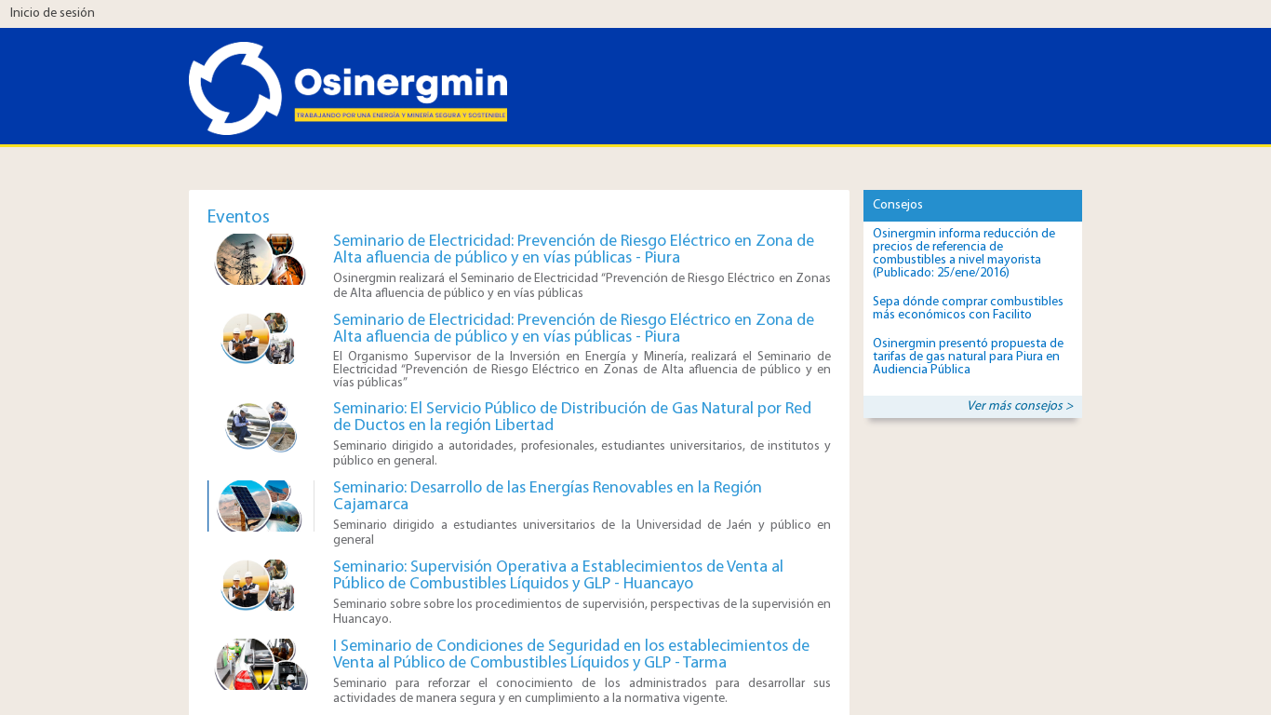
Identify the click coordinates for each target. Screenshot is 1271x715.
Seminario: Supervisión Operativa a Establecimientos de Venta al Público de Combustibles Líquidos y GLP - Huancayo (558, 576)
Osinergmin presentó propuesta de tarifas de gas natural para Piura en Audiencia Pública (968, 357)
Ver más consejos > (1020, 406)
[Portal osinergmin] (272, 71)
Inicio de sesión (52, 13)
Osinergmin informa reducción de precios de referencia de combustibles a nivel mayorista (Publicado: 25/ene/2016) (964, 253)
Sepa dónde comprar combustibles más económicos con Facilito (968, 308)
